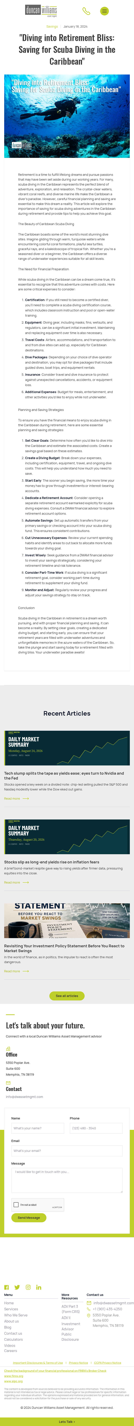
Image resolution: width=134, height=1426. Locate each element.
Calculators (13, 1339)
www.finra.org (13, 1376)
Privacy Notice (78, 1363)
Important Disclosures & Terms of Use (38, 1363)
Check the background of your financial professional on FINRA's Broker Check (55, 1371)
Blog (7, 1327)
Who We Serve (16, 1315)
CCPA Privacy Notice (107, 1363)
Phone (75, 1118)
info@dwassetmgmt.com (24, 1097)
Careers (10, 1351)
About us (11, 1321)
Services (11, 1309)
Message (18, 1163)
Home (9, 1303)
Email (15, 1141)
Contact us (13, 1333)
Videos (9, 1345)
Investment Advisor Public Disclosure (71, 1332)
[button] (104, 11)
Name (15, 1118)
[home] (41, 11)
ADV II (66, 1318)
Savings (52, 26)
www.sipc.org (13, 1381)
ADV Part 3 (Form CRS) (71, 1309)
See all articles (67, 996)
